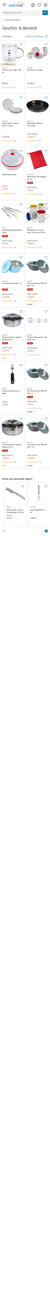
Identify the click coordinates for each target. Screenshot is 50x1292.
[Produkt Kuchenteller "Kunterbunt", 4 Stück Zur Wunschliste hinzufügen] (21, 97)
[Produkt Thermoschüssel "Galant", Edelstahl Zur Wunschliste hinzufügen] (21, 311)
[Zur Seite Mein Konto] (33, 5)
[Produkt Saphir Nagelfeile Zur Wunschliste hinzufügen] (46, 486)
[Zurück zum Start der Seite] (47, 1273)
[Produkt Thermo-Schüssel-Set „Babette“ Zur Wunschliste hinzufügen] (46, 311)
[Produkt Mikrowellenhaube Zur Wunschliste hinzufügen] (21, 151)
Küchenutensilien (13, 20)
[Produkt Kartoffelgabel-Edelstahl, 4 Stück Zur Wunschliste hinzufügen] (21, 204)
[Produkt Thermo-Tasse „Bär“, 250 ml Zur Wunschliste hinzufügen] (21, 44)
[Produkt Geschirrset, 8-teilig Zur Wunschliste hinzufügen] (46, 44)
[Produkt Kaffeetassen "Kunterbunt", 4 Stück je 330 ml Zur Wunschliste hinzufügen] (46, 204)
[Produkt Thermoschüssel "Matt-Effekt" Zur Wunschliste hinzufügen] (46, 257)
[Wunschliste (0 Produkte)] (39, 5)
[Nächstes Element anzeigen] (46, 531)
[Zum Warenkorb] (46, 5)
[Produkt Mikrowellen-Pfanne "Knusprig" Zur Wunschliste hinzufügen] (46, 97)
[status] (21, 12)
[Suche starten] (45, 12)
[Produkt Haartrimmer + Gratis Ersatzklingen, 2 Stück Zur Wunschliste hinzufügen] (22, 486)
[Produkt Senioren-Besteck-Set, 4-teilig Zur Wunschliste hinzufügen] (21, 365)
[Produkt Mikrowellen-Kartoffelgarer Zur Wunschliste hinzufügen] (46, 151)
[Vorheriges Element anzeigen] (3, 531)
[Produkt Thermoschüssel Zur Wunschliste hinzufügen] (21, 257)
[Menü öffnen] (4, 5)
